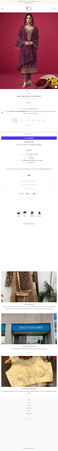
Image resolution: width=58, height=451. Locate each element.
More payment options (29, 141)
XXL (34, 120)
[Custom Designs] (29, 286)
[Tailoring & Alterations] (29, 371)
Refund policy (29, 413)
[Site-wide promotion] (29, 328)
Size (28, 117)
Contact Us (29, 405)
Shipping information (29, 184)
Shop (29, 352)
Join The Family (28, 418)
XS (14, 120)
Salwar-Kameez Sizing (29, 181)
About (29, 402)
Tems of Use (29, 408)
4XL (43, 120)
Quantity (29, 125)
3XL (38, 120)
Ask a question (28, 188)
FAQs (29, 175)
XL (29, 120)
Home (28, 93)
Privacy (29, 411)
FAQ (29, 399)
